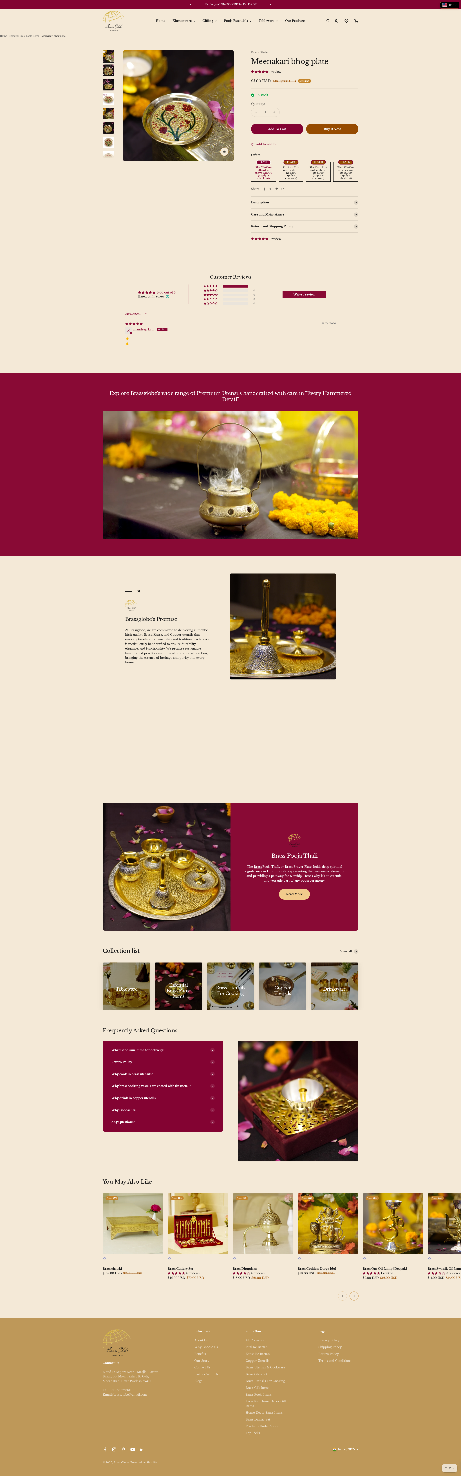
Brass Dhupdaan (245, 1268)
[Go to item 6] (108, 128)
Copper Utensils (257, 1360)
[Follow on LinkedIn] (141, 1449)
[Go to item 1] (108, 56)
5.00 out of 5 (166, 292)
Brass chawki (112, 1268)
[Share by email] (283, 189)
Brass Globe (259, 52)
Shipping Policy (330, 1347)
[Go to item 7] (108, 143)
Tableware (266, 21)
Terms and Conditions (334, 1360)
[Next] (270, 4)
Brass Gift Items (257, 1388)
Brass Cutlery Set (180, 1268)
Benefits (200, 1354)
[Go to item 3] (108, 85)
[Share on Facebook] (264, 189)
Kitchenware (182, 21)
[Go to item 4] (108, 99)
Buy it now (332, 129)
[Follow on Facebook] (105, 1449)
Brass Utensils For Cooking (265, 1381)
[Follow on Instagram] (114, 1449)
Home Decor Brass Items (264, 1412)
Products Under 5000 (262, 1426)
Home (160, 21)
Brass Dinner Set (258, 1419)
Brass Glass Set (256, 1374)
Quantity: (258, 104)
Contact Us (202, 1367)
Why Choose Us (206, 1347)
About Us (201, 1340)
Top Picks (253, 1433)
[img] (134, 324)
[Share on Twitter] (270, 189)
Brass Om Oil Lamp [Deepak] (385, 1268)
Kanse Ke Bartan (258, 1354)
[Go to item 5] (108, 114)
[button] (260, 72)
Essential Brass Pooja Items (24, 36)
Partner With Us (206, 1374)
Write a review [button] (304, 294)
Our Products (295, 21)
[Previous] (190, 4)
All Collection (255, 1340)
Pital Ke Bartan (257, 1347)
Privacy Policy (328, 1340)
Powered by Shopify (143, 1462)
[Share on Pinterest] (277, 189)
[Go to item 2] (108, 71)
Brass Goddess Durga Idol (317, 1268)
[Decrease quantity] (256, 112)
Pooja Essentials (236, 21)
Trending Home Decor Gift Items (266, 1403)
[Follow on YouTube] (132, 1449)
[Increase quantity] (274, 112)
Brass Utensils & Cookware (265, 1367)
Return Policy (328, 1354)
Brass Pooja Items (259, 1394)
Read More (294, 894)
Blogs (198, 1381)
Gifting (207, 21)
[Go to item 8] (108, 157)
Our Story (201, 1360)
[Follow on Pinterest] (123, 1449)
